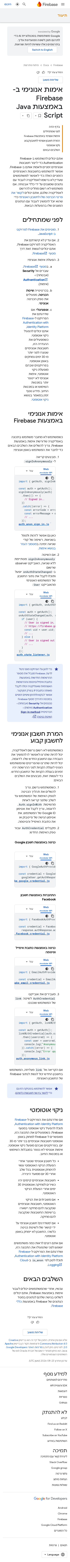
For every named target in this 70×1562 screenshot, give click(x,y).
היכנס (7, 4)
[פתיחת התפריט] (62, 4)
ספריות (63, 1397)
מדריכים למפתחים (57, 1379)
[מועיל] (43, 72)
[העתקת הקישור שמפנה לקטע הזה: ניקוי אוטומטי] (26, 1110)
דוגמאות (62, 1391)
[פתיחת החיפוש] (24, 4)
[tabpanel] (35, 502)
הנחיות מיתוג (60, 1479)
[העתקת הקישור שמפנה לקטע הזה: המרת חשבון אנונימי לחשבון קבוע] (27, 741)
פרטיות (53, 1545)
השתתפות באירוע (57, 1441)
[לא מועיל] (38, 72)
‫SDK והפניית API (58, 1385)
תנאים (63, 1545)
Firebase (58, 65)
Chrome (62, 1513)
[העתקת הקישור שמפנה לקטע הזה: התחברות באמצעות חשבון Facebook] (38, 899)
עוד (31, 470)
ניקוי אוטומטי (40, 400)
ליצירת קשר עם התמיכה (54, 1456)
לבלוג (64, 1418)
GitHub (63, 1402)
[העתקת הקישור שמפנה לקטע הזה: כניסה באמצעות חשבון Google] (52, 847)
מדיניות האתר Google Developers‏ (24, 1347)
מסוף (44, 253)
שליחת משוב (50, 79)
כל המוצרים (60, 1530)
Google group (59, 1467)
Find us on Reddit (57, 1423)
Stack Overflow (58, 1462)
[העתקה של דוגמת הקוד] (52, 478)
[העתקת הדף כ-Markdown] (28, 116)
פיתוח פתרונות (31, 65)
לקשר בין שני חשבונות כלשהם (31, 1093)
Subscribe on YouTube (55, 1435)
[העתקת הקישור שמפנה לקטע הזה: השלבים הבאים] (20, 1279)
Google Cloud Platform (54, 1525)
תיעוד (62, 15)
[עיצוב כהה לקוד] (47, 478)
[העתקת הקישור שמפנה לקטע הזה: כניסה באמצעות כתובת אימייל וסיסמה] (42, 952)
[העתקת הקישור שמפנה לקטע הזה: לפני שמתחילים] (19, 220)
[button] (45, 471)
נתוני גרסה (61, 1473)
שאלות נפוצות (59, 1485)
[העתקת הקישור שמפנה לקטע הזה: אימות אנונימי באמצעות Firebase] (59, 428)
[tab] (45, 471)
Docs (46, 65)
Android (62, 1507)
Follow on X (60, 1429)
